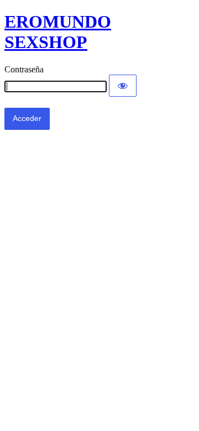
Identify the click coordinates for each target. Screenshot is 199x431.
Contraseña (24, 69)
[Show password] (123, 86)
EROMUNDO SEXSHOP (57, 32)
